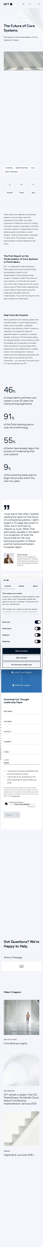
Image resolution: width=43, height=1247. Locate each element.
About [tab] (35, 586)
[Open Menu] (39, 4)
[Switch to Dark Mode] (29, 4)
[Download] (10, 184)
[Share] (33, 184)
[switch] (38, 628)
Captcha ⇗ (31, 806)
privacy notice (16, 796)
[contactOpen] (21, 966)
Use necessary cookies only (21, 665)
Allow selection (21, 658)
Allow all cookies (21, 651)
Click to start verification (22, 804)
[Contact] (21, 184)
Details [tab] (21, 586)
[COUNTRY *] (21, 763)
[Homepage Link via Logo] (8, 4)
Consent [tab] (8, 586)
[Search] (23, 4)
